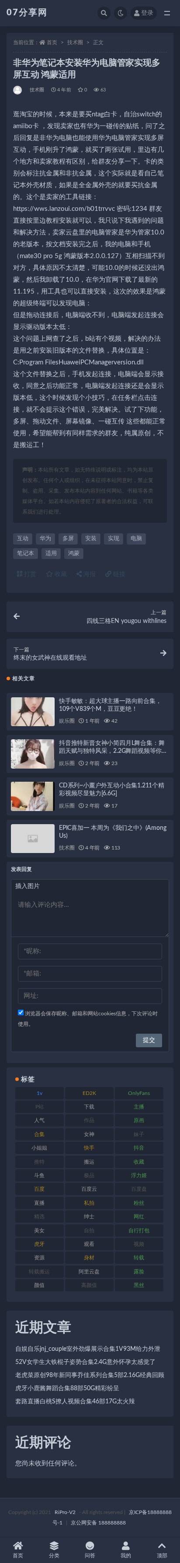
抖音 (139, 1147)
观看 (89, 1244)
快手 (89, 1147)
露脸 (139, 1271)
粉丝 (139, 1203)
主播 (139, 1106)
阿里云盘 (89, 1271)
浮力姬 (139, 1175)
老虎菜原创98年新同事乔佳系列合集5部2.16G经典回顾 (89, 1375)
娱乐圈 (66, 721)
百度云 (89, 1189)
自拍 (89, 1230)
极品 (89, 1175)
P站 (39, 1106)
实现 (113, 539)
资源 (39, 1257)
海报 (89, 574)
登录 (147, 13)
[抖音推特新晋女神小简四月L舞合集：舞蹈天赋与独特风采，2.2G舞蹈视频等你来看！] (33, 754)
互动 (22, 539)
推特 (39, 1161)
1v (39, 1093)
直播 (39, 1203)
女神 (89, 1134)
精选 (39, 1216)
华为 (45, 539)
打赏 (29, 574)
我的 (126, 1555)
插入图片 (27, 886)
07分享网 (27, 12)
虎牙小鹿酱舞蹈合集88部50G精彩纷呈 (67, 1388)
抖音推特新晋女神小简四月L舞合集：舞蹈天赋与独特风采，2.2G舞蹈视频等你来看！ (113, 751)
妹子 (139, 1134)
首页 (52, 42)
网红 (139, 1216)
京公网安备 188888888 (98, 1522)
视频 (139, 1244)
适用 (51, 553)
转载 (139, 1257)
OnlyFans (139, 1093)
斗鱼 (39, 1175)
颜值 (39, 1285)
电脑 (136, 539)
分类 (54, 1555)
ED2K (89, 1093)
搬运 (89, 1161)
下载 (89, 1106)
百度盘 (139, 1189)
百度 (39, 1189)
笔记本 (25, 553)
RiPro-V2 (65, 1512)
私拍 (89, 1203)
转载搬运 (39, 1271)
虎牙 (39, 1244)
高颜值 (89, 1285)
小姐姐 (39, 1147)
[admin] (18, 90)
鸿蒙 (74, 553)
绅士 (89, 1216)
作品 (89, 1120)
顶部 (162, 1555)
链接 (118, 574)
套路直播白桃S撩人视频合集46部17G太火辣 (75, 1402)
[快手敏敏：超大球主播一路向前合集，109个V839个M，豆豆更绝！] (33, 712)
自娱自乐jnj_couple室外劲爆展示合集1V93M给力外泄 (87, 1349)
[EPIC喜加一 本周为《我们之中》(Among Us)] (33, 838)
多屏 (68, 539)
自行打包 (138, 1230)
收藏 (60, 574)
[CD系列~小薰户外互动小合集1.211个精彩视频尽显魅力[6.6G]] (33, 796)
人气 (39, 1120)
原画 (139, 1120)
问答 (90, 1555)
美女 (39, 1230)
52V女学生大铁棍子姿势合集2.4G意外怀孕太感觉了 (85, 1362)
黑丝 (139, 1285)
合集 (39, 1134)
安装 (91, 539)
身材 (89, 1257)
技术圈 (75, 42)
